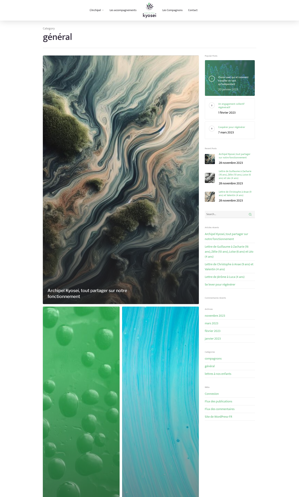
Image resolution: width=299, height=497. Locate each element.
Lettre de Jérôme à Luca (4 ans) (224, 277)
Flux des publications (218, 401)
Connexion (212, 393)
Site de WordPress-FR (218, 416)
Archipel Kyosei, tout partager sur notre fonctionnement (226, 236)
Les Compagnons (172, 10)
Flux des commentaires (220, 409)
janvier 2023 (213, 338)
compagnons (213, 358)
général (210, 366)
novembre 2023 (215, 315)
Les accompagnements (123, 10)
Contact (193, 10)
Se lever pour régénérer (220, 284)
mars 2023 (211, 323)
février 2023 (213, 331)
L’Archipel (95, 10)
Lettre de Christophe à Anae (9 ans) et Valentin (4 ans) (229, 267)
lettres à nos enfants (218, 374)
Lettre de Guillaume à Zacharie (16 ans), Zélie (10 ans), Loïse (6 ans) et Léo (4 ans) (229, 251)
